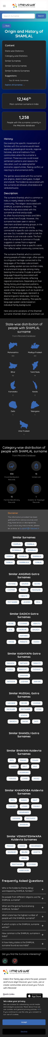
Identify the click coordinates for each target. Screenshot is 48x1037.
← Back (6, 26)
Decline (24, 1032)
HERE (39, 1009)
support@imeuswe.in (29, 528)
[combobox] (18, 16)
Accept (24, 1022)
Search (41, 16)
